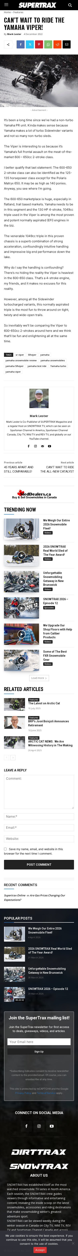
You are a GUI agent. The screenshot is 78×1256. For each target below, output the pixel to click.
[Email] (67, 44)
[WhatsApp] (48, 44)
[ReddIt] (57, 44)
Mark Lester (14, 34)
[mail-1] (42, 445)
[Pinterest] (39, 44)
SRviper (32, 354)
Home (7, 12)
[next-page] (12, 757)
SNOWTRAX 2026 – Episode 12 (48, 988)
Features (18, 12)
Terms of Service (46, 1092)
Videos (47, 532)
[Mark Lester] (39, 398)
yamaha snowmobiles (53, 360)
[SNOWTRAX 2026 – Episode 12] (21, 608)
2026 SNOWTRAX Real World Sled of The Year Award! (55, 550)
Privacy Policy (23, 1092)
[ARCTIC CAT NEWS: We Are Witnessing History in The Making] (14, 742)
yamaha (44, 354)
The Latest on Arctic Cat (44, 703)
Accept (40, 1250)
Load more (37, 678)
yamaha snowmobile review (21, 360)
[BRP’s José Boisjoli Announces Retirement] (14, 722)
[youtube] (49, 445)
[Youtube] (51, 1126)
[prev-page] (6, 757)
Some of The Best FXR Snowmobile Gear (55, 655)
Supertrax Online (14, 895)
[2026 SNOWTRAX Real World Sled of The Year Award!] (21, 555)
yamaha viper (13, 371)
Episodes (49, 607)
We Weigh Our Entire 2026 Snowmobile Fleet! (56, 524)
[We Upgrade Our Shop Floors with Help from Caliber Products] (21, 634)
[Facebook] (21, 44)
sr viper (20, 354)
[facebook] (28, 445)
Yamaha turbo (58, 366)
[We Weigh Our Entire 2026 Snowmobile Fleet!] (21, 529)
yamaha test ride (37, 366)
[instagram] (35, 445)
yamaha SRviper (15, 366)
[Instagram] (39, 1126)
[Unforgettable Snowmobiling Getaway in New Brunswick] (21, 581)
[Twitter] (30, 44)
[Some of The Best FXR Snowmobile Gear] (21, 660)
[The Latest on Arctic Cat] (14, 704)
